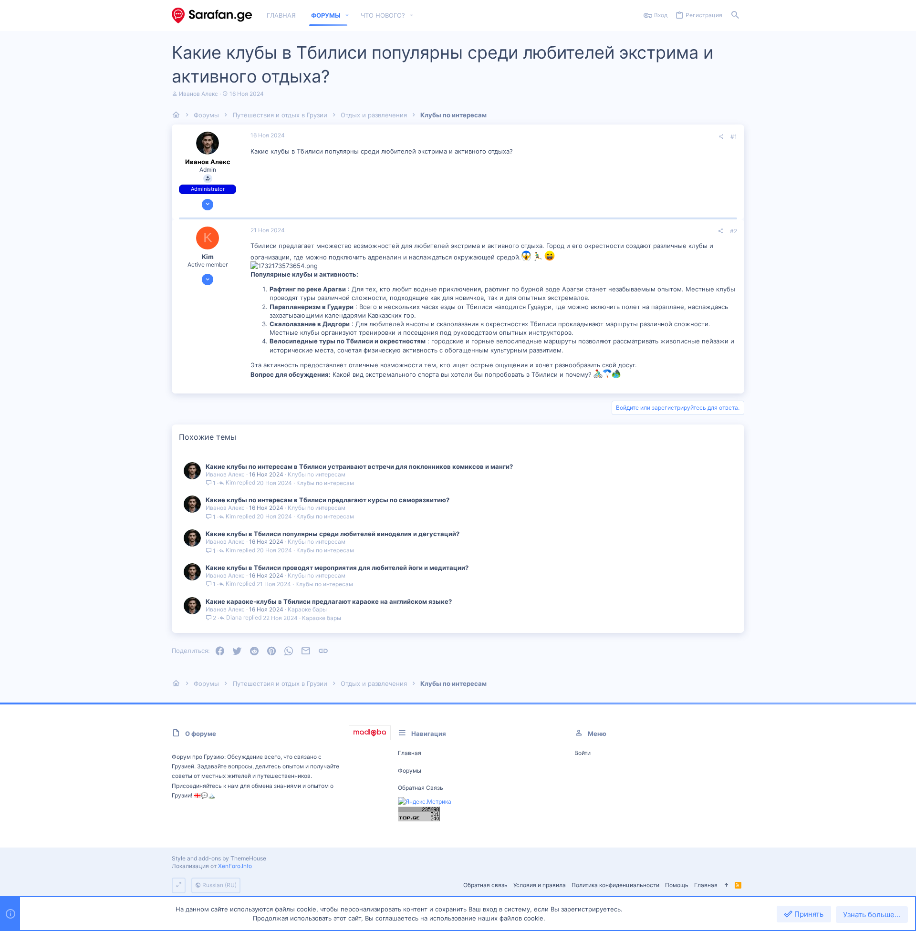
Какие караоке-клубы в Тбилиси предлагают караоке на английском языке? (329, 601)
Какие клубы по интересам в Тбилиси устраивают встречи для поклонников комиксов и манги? (359, 466)
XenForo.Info (235, 865)
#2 (733, 231)
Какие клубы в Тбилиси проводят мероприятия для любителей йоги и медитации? (337, 567)
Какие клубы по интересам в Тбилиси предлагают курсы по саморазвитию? (327, 500)
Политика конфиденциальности (615, 885)
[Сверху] (726, 885)
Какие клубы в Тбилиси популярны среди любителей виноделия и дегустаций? (332, 534)
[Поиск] (735, 15)
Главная (409, 752)
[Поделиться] (721, 137)
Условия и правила (539, 885)
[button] (347, 15)
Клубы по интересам (316, 474)
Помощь (676, 885)
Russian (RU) (219, 885)
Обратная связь (420, 787)
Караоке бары (307, 609)
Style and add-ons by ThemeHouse (219, 858)
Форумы (409, 770)
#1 (733, 136)
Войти (582, 752)
